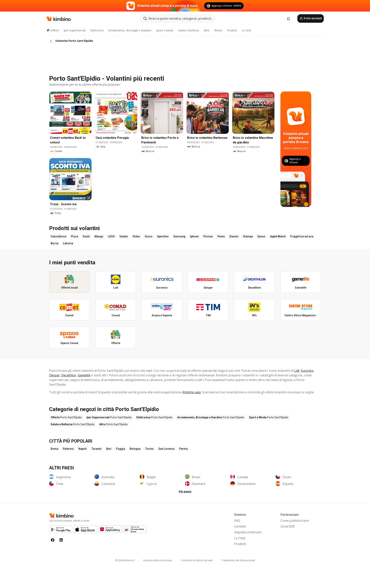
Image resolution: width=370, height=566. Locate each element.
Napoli (82, 448)
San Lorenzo (166, 448)
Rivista (218, 30)
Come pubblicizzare (294, 520)
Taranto (96, 448)
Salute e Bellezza (188, 30)
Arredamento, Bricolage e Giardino (129, 30)
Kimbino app (191, 392)
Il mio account (312, 18)
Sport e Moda (164, 30)
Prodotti (232, 30)
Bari (108, 448)
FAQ (237, 520)
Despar (54, 375)
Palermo (68, 448)
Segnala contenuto (248, 532)
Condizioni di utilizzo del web (197, 560)
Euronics (307, 370)
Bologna (135, 448)
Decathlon (68, 375)
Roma (54, 448)
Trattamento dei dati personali (238, 560)
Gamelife (84, 375)
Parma (183, 448)
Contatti (240, 526)
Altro (207, 30)
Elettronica (97, 30)
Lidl (296, 370)
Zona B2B (287, 526)
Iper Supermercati (75, 30)
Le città (246, 30)
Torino (149, 448)
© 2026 (125, 560)
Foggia (120, 448)
